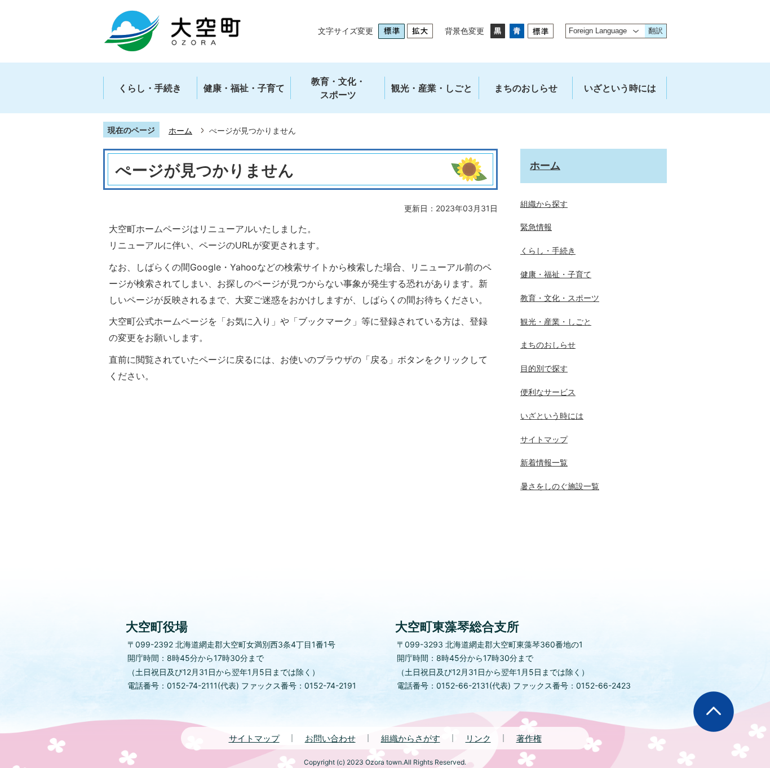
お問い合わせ (330, 738)
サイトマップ (254, 738)
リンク (478, 738)
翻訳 (655, 30)
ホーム (180, 130)
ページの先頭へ (713, 711)
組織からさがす (410, 738)
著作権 (529, 738)
